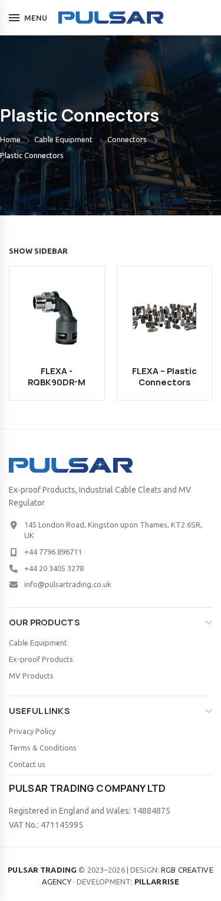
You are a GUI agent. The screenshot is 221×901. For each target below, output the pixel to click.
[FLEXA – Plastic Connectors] (165, 317)
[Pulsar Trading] (110, 17)
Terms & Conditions (43, 747)
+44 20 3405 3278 (54, 568)
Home (10, 139)
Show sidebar (38, 251)
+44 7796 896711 (53, 552)
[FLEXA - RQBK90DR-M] (57, 317)
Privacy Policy (32, 731)
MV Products (31, 675)
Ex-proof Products (41, 659)
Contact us (27, 764)
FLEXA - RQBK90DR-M (56, 376)
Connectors (127, 139)
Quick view (78, 296)
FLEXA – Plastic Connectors (164, 376)
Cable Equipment (63, 139)
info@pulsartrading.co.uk (67, 584)
